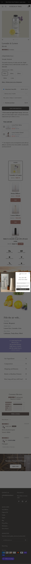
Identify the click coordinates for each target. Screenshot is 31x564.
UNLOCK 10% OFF (23, 289)
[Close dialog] (29, 273)
